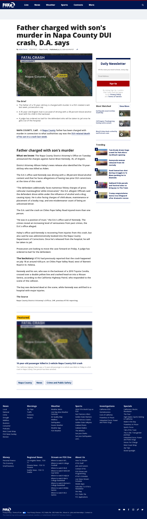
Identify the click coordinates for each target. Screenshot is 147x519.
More (91, 5)
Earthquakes (55, 422)
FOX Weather (56, 431)
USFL (77, 439)
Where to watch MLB (59, 468)
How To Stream (81, 460)
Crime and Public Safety (59, 382)
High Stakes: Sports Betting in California (134, 418)
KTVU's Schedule (81, 476)
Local (5, 409)
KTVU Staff (79, 463)
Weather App (56, 428)
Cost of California (106, 415)
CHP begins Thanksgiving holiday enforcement (105, 122)
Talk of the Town (130, 430)
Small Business (8, 466)
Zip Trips (30, 409)
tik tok (138, 509)
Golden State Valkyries (83, 422)
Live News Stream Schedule (82, 480)
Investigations (107, 406)
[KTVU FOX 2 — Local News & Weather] (10, 5)
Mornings (32, 406)
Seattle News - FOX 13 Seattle (35, 471)
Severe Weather (57, 425)
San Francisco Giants (83, 420)
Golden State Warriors (83, 417)
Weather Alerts (56, 409)
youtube (124, 509)
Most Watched (103, 106)
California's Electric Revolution (131, 410)
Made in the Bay (130, 422)
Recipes (30, 417)
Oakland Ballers (81, 428)
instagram (133, 509)
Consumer (6, 426)
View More (124, 106)
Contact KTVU (80, 469)
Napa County (43, 49)
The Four (127, 414)
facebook (128, 509)
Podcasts (6, 428)
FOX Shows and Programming (81, 472)
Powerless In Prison (107, 417)
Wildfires (6, 420)
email (119, 509)
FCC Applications (81, 497)
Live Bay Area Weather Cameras (59, 413)
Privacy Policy (115, 94)
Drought (6, 417)
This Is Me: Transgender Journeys (133, 434)
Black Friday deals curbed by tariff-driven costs (106, 132)
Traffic (29, 412)
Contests (30, 415)
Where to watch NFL (58, 460)
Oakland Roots (80, 425)
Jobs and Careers (81, 466)
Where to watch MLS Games (59, 494)
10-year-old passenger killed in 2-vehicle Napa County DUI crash (49, 363)
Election (6, 437)
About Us (80, 457)
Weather (55, 406)
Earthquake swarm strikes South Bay (105, 112)
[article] (54, 340)
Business (6, 423)
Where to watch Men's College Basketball (59, 479)
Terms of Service (115, 96)
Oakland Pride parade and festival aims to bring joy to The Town (118, 185)
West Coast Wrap (9, 431)
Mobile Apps (80, 484)
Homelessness (105, 412)
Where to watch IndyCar (60, 476)
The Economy (8, 463)
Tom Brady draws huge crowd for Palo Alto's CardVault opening (119, 152)
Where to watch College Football (60, 464)
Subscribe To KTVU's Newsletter (83, 488)
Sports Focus (128, 427)
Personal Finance (9, 460)
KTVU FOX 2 (33, 49)
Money (6, 457)
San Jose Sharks (81, 433)
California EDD (105, 409)
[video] (124, 113)
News (39, 382)
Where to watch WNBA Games (59, 489)
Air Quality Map (56, 417)
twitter (142, 509)
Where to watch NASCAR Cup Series (60, 472)
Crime (5, 415)
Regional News (34, 457)
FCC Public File (80, 494)
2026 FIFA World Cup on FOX (84, 410)
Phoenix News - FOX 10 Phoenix (36, 466)
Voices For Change (131, 442)
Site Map (78, 491)
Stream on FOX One (61, 457)
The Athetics (80, 431)
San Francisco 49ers (82, 414)
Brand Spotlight (129, 451)
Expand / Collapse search (142, 5)
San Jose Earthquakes (83, 436)
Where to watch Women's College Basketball (60, 484)
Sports (78, 406)
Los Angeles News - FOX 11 (36, 461)
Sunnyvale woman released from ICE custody (117, 162)
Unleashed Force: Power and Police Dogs (109, 421)
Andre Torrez (23, 49)
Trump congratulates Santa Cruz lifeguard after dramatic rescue (118, 195)
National (6, 412)
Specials (128, 406)
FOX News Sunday (9, 434)
